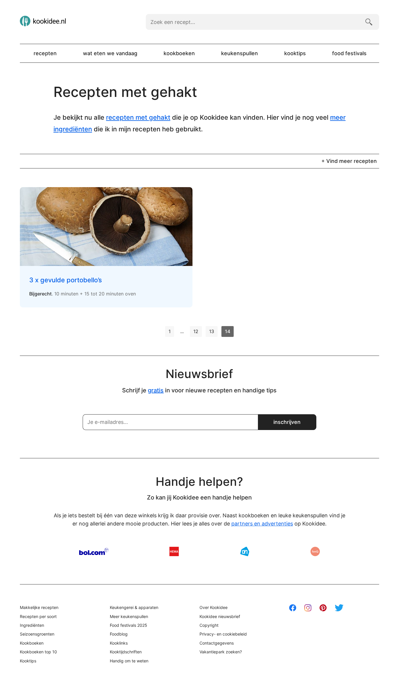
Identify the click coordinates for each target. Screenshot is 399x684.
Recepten (45, 53)
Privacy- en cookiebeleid (223, 633)
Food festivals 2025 (128, 625)
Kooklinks (119, 643)
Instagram (307, 607)
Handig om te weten (129, 660)
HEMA (174, 551)
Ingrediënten (32, 625)
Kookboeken (179, 53)
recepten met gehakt (138, 117)
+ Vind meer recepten (349, 161)
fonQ (315, 551)
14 (227, 331)
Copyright (209, 625)
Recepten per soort (38, 616)
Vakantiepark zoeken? (221, 651)
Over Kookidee (214, 607)
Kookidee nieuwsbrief (220, 616)
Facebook (292, 607)
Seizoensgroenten (37, 633)
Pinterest (323, 607)
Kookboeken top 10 (38, 651)
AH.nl (245, 551)
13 (211, 331)
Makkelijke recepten (39, 607)
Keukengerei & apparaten (134, 607)
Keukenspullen (239, 53)
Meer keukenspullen (129, 616)
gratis (156, 390)
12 (195, 331)
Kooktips (295, 53)
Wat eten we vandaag (110, 53)
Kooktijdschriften (126, 651)
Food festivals (349, 53)
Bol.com (94, 551)
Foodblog (119, 633)
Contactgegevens (217, 643)
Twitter (339, 607)
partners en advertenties (262, 524)
